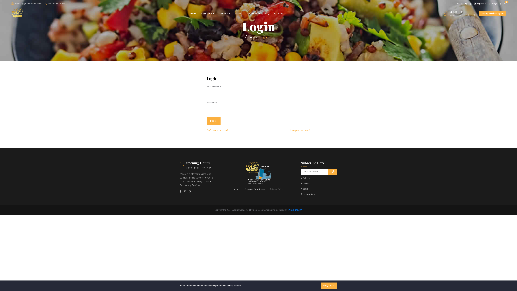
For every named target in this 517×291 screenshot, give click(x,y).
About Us (206, 13)
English (480, 3)
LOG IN (213, 121)
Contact (279, 13)
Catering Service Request (492, 13)
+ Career (305, 183)
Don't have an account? (217, 130)
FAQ (267, 13)
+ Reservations (308, 194)
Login (494, 3)
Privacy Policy (277, 189)
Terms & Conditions (255, 189)
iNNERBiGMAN (295, 210)
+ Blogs (304, 188)
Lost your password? (300, 130)
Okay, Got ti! (329, 285)
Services (224, 13)
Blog (238, 13)
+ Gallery (305, 178)
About (236, 189)
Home (192, 13)
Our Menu (252, 13)
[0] (504, 3)
